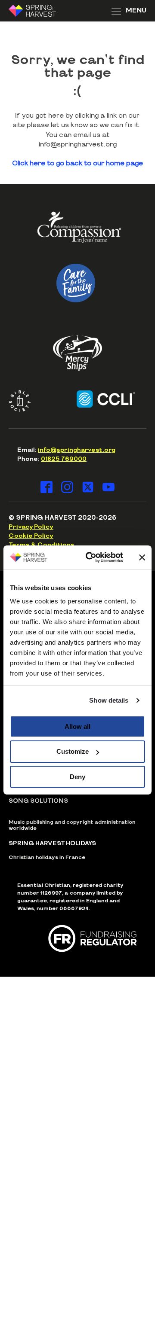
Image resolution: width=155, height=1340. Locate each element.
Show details (108, 700)
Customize (72, 751)
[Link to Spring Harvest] (38, 11)
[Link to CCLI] (99, 399)
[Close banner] (142, 557)
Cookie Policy (31, 536)
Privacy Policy (31, 527)
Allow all (77, 726)
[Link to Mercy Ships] (77, 352)
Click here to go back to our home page (77, 163)
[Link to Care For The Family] (75, 283)
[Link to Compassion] (79, 230)
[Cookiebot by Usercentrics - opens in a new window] (91, 557)
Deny (77, 776)
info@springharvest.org (76, 450)
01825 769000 (64, 459)
